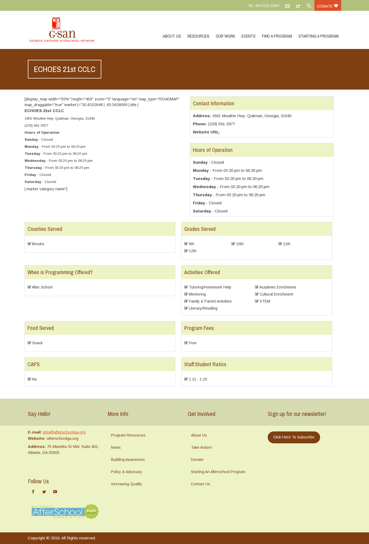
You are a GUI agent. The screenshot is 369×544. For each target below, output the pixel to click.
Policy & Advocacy (126, 472)
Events (248, 36)
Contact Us (200, 484)
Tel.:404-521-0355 (263, 6)
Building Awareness (128, 459)
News (116, 447)
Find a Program (277, 36)
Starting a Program (318, 36)
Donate (325, 6)
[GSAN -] (68, 29)
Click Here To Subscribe (293, 437)
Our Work (225, 36)
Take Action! (201, 447)
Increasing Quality (126, 484)
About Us (172, 36)
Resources (198, 36)
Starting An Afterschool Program (218, 472)
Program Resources (128, 435)
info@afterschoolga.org (64, 432)
